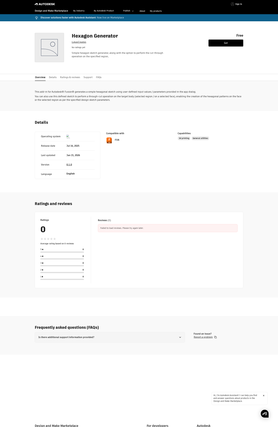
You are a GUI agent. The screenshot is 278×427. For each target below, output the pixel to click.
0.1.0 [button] (69, 164)
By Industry (79, 10)
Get (226, 43)
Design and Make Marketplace (51, 10)
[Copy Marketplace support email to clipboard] (215, 337)
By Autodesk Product (104, 10)
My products (156, 11)
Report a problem (203, 337)
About (142, 11)
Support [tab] (88, 77)
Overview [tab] (40, 77)
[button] (110, 337)
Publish (126, 10)
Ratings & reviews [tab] (70, 77)
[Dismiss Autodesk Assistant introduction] (263, 395)
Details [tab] (53, 77)
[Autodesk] (45, 4)
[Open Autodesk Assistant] (265, 414)
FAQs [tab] (98, 77)
